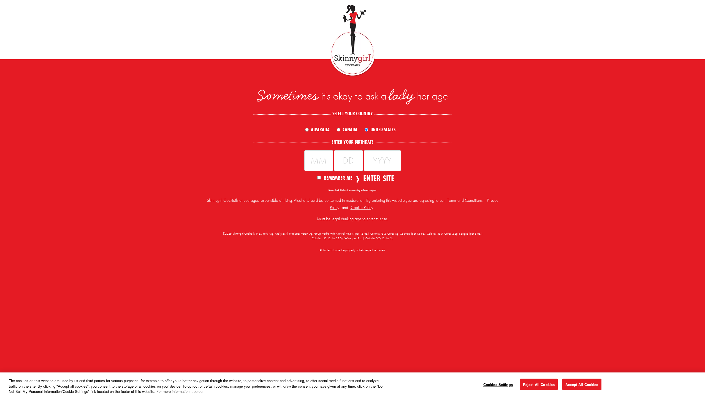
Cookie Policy (362, 207)
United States (382, 129)
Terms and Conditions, (465, 200)
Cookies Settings (498, 384)
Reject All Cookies (539, 384)
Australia (320, 129)
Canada (350, 129)
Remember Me (338, 178)
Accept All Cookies (581, 384)
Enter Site (377, 178)
